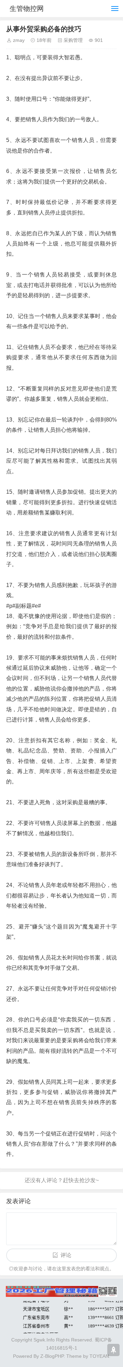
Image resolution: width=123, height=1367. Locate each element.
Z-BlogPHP (52, 1356)
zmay (19, 40)
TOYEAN (99, 1356)
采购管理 (73, 40)
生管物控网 (27, 8)
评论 (65, 1255)
